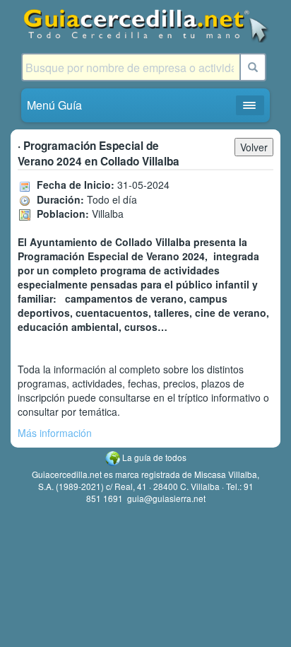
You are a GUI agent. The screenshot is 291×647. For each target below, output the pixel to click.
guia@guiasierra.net (166, 498)
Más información (55, 433)
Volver (254, 147)
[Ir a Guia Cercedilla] (145, 24)
